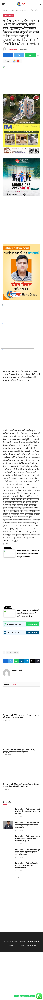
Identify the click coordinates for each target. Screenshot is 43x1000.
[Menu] (3, 3)
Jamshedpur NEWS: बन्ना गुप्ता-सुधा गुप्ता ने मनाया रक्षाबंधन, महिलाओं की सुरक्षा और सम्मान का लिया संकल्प (27, 852)
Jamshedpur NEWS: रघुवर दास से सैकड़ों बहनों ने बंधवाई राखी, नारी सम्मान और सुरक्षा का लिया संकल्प (28, 553)
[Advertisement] (21, 220)
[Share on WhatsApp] (30, 55)
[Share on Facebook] (8, 55)
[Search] (39, 3)
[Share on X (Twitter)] (19, 55)
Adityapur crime (12, 652)
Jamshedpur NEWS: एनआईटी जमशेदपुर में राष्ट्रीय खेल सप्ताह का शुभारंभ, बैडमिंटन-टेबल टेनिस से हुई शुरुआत (27, 838)
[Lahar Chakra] (21, 3)
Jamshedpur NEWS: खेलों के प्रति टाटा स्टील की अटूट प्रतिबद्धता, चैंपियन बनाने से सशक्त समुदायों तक (28, 613)
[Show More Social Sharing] (38, 55)
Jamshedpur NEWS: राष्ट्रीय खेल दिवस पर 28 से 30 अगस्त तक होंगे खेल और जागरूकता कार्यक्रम (27, 865)
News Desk (13, 49)
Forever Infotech (33, 941)
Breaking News (9, 15)
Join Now (33, 624)
